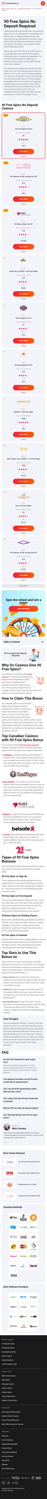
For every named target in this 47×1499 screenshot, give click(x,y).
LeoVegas (7, 755)
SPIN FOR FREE (23, 609)
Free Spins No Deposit (24, 9)
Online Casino (6, 9)
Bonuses (14, 9)
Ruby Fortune (8, 782)
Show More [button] (23, 586)
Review (23, 156)
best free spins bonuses (29, 745)
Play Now (24, 151)
